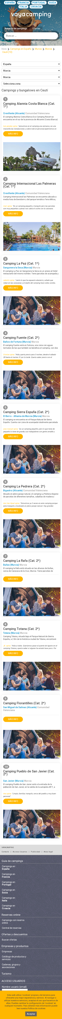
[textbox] (31, 35)
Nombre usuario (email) (14, 987)
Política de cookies (36, 1008)
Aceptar (31, 1013)
